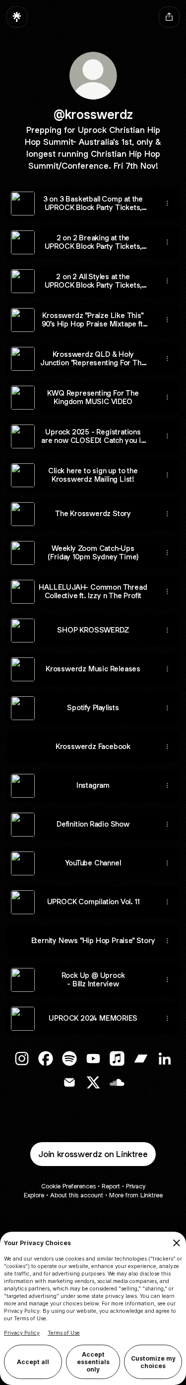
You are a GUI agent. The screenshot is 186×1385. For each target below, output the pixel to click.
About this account (76, 1195)
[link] (22, 1058)
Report (111, 1186)
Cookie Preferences (68, 1186)
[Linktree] (17, 17)
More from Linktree (136, 1195)
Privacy (135, 1186)
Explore (34, 1195)
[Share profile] (169, 17)
